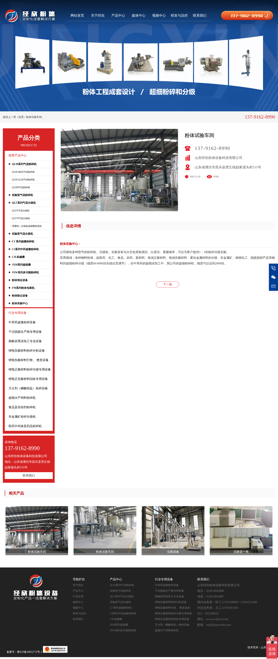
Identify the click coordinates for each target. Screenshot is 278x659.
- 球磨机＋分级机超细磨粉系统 (26, 226)
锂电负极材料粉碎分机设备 (27, 350)
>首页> (21, 117)
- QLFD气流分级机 (20, 210)
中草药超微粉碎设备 (22, 322)
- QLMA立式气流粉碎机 (23, 179)
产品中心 (118, 15)
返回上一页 (9, 117)
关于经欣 (98, 15)
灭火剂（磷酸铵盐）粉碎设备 (28, 388)
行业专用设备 (18, 312)
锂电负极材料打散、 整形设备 (29, 360)
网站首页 (77, 15)
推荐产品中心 (18, 155)
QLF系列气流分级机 (24, 202)
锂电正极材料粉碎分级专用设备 (30, 369)
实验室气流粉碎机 (22, 195)
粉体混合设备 (20, 280)
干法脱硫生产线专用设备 (25, 331)
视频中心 (159, 15)
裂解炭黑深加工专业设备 (25, 341)
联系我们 (200, 15)
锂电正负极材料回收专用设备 (28, 378)
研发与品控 (179, 15)
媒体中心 (138, 15)
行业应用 (78, 596)
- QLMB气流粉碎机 (20, 187)
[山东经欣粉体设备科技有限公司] (30, 15)
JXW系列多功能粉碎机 (25, 272)
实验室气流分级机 (22, 233)
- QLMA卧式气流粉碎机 (23, 172)
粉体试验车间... (35, 117)
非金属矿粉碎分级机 (22, 416)
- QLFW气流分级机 (20, 218)
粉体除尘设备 (20, 295)
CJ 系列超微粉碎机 (23, 241)
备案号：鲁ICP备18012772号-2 (24, 652)
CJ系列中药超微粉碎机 (25, 249)
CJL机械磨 (18, 257)
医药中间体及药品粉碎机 (25, 426)
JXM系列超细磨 (21, 264)
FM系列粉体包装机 (23, 287)
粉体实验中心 (20, 303)
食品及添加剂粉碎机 (22, 407)
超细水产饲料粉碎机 (22, 397)
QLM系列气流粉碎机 (24, 164)
